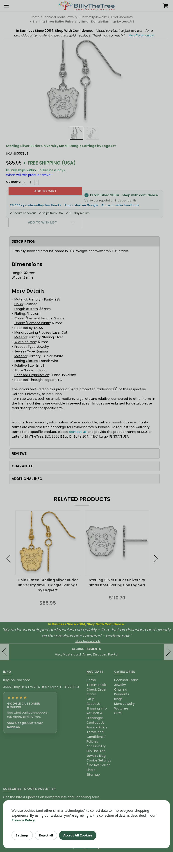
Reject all (46, 835)
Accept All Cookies (77, 835)
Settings (22, 835)
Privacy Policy (23, 820)
